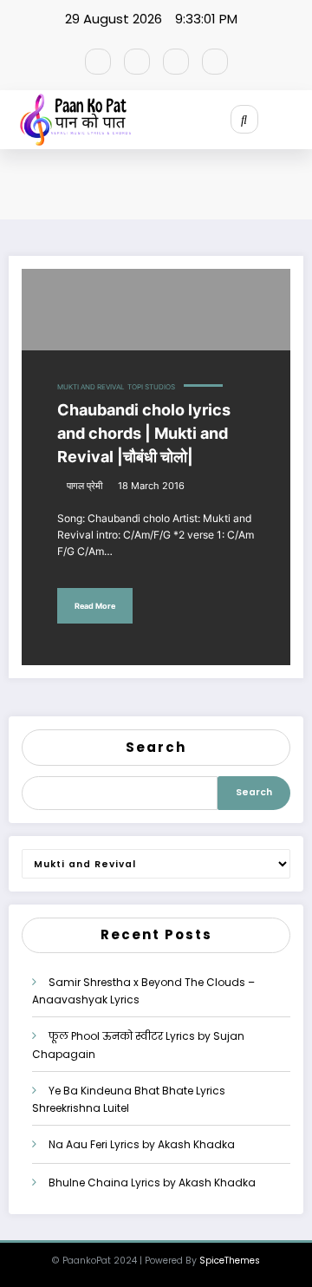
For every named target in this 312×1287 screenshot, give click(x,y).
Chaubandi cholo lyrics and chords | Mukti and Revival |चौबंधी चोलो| (144, 433)
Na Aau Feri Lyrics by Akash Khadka (142, 1144)
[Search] (244, 119)
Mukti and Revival (91, 387)
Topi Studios (151, 387)
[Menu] (299, 119)
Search (156, 747)
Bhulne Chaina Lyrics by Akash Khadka (152, 1182)
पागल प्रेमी (84, 486)
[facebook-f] (98, 62)
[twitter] (137, 62)
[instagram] (176, 62)
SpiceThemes (229, 1260)
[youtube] (215, 62)
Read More (95, 606)
